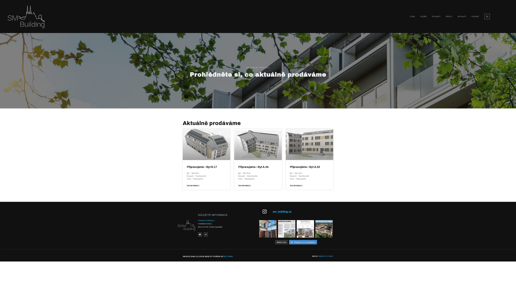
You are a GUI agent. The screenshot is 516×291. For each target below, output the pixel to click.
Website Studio (326, 256)
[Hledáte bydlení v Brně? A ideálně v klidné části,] (305, 229)
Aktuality (462, 17)
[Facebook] (200, 234)
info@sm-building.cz (206, 220)
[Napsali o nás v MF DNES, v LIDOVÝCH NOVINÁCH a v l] (286, 229)
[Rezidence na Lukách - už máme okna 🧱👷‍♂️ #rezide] (268, 229)
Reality (449, 17)
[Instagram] (206, 234)
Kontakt (475, 17)
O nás (412, 17)
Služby (423, 17)
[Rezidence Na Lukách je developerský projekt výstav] (324, 229)
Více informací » (193, 186)
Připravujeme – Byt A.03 (305, 166)
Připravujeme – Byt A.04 (253, 166)
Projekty (436, 17)
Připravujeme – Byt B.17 (202, 166)
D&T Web (228, 256)
